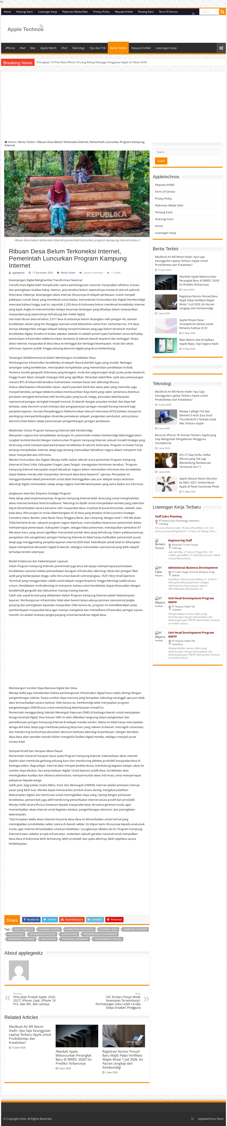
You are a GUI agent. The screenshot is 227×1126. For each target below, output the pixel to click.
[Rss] (193, 13)
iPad (22, 48)
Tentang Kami (146, 11)
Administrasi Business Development (193, 567)
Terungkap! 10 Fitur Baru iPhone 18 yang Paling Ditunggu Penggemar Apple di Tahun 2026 (91, 62)
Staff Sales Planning (168, 516)
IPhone (10, 48)
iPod (64, 48)
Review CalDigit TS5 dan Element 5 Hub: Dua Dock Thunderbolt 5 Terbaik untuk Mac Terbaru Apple (197, 417)
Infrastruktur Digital (80, 929)
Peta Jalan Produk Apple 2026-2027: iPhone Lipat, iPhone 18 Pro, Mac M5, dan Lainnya (34, 999)
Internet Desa (109, 929)
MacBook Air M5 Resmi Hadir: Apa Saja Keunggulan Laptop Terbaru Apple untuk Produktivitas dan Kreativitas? (30, 1035)
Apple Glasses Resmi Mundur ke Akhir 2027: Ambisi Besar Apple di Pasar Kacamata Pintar (199, 482)
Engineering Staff (180, 540)
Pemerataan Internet (21, 939)
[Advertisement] (113, 107)
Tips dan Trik (97, 48)
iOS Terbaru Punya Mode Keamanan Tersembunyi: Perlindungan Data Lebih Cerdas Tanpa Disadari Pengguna (118, 1000)
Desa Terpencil (24, 929)
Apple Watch (48, 48)
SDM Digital (48, 939)
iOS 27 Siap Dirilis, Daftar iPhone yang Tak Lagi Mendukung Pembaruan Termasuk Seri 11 (195, 460)
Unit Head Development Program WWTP (191, 600)
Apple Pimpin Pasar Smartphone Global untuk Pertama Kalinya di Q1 (196, 324)
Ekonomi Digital (49, 929)
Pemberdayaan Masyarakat (100, 934)
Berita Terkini (118, 48)
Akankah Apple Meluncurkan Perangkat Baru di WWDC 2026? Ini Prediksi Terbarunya (74, 1057)
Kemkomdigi (16, 934)
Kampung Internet (135, 929)
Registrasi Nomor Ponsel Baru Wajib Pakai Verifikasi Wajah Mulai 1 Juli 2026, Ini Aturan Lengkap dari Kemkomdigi (122, 1059)
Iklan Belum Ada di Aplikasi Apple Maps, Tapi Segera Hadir (199, 341)
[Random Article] (221, 48)
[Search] (222, 11)
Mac (32, 48)
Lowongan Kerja (47, 11)
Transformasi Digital (108, 939)
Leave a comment (93, 272)
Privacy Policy (101, 11)
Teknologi (78, 48)
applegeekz (18, 272)
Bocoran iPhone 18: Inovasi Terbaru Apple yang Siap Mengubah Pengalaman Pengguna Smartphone (185, 439)
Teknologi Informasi (75, 939)
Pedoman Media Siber (75, 11)
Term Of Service (168, 11)
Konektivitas (70, 934)
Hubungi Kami (24, 11)
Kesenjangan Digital (43, 934)
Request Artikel (124, 11)
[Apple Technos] (25, 28)
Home (7, 11)
